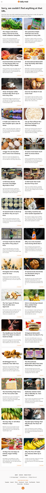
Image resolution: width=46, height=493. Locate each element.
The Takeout (26, 484)
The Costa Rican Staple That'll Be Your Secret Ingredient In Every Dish (32, 33)
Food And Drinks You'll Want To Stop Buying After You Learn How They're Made (12, 63)
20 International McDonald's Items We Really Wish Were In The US (34, 63)
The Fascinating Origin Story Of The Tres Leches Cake (12, 392)
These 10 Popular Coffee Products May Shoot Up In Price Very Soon (11, 93)
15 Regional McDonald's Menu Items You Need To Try (34, 334)
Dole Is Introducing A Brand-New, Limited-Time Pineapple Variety (34, 305)
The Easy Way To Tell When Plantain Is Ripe (11, 422)
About (16, 475)
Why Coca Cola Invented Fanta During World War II (33, 242)
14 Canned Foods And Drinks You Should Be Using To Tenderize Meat (34, 273)
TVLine (16, 482)
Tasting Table (20, 484)
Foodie (26, 482)
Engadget (7, 482)
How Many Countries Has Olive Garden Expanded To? (33, 212)
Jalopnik (12, 482)
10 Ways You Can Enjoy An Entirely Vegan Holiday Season (11, 453)
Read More (19, 45)
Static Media (15, 477)
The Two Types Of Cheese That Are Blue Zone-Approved (11, 305)
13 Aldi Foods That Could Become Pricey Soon (32, 182)
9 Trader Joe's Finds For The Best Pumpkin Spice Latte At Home (11, 123)
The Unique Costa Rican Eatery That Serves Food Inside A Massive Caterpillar (11, 33)
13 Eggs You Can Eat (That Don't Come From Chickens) (11, 152)
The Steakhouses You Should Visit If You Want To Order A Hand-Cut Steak (12, 335)
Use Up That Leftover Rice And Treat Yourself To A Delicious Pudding (33, 123)
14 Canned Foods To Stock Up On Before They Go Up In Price (12, 213)
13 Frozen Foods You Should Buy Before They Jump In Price (11, 243)
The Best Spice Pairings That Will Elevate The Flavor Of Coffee (34, 423)
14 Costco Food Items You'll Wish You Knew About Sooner (33, 153)
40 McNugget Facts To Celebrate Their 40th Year (11, 362)
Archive (21, 475)
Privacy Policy (27, 475)
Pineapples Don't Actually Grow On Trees (11, 272)
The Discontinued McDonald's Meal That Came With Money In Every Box (34, 363)
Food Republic (32, 482)
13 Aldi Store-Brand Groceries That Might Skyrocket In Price (9, 183)
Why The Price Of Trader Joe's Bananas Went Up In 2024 (33, 453)
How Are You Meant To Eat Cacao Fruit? (33, 92)
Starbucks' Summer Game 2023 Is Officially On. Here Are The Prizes (33, 393)
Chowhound (21, 482)
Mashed (38, 482)
